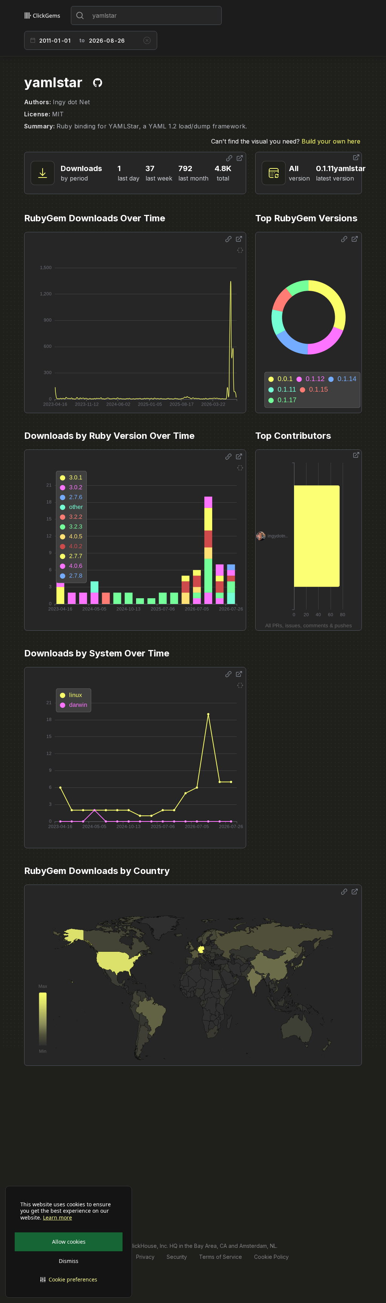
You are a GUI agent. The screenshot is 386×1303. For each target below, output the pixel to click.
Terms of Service (220, 1257)
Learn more (57, 1217)
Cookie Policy (271, 1257)
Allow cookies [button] (69, 1241)
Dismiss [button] (68, 1260)
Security (177, 1257)
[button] (69, 1279)
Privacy (145, 1257)
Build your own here (331, 141)
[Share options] (229, 158)
